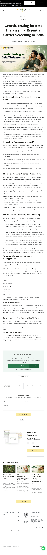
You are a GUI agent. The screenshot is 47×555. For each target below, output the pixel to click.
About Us (5, 518)
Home (21, 16)
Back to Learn (24, 376)
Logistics (12, 530)
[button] (36, 10)
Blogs (18, 520)
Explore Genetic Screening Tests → (18, 365)
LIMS (18, 534)
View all (23, 501)
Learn (25, 16)
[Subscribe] (43, 516)
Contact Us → (34, 365)
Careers (5, 520)
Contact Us (6, 540)
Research (5, 524)
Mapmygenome (9, 546)
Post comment (23, 414)
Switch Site (29, 2)
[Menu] (3, 10)
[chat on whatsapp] (43, 548)
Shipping (28, 439)
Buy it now (35, 450)
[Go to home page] (23, 10)
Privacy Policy (33, 418)
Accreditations (6, 522)
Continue (41, 2)
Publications (6, 526)
